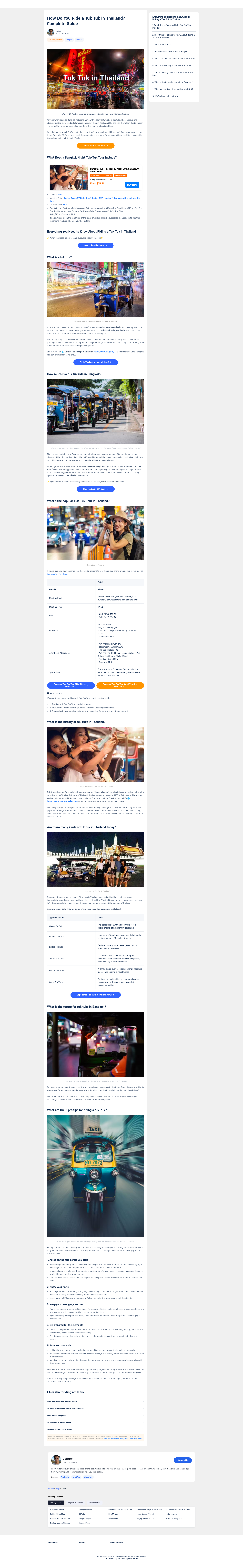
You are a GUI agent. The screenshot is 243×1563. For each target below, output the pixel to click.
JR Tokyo (82, 1514)
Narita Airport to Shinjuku (60, 1523)
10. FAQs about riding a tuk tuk (165, 96)
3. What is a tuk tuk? (161, 44)
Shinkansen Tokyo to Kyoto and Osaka (151, 1510)
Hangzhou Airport (57, 1510)
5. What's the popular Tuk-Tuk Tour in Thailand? (173, 58)
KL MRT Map (113, 1514)
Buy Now (132, 184)
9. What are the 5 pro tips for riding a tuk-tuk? (172, 89)
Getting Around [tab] (56, 1503)
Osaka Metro (113, 1519)
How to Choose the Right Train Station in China (122, 1510)
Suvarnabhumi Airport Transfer (177, 1510)
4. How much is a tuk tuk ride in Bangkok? (170, 51)
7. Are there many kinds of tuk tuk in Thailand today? (172, 74)
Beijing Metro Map (57, 1514)
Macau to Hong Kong (174, 1519)
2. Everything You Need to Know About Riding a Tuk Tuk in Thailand (173, 36)
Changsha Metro (85, 1510)
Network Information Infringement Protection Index (123, 1439)
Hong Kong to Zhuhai (145, 1514)
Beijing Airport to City (145, 1519)
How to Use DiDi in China (60, 1519)
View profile (183, 1460)
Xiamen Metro (84, 1523)
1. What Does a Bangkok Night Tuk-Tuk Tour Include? (171, 26)
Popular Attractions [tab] (75, 1503)
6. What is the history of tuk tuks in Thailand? (172, 65)
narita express (171, 1514)
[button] (95, 1401)
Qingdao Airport (85, 1519)
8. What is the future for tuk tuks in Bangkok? (172, 82)
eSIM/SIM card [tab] (94, 1503)
